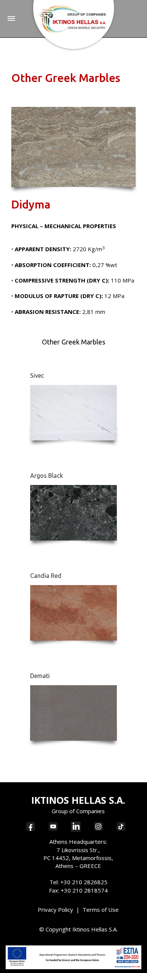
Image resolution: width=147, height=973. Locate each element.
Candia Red (45, 575)
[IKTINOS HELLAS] (73, 25)
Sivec (37, 375)
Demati (40, 675)
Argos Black (46, 475)
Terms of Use (101, 909)
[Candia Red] (73, 613)
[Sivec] (73, 413)
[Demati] (73, 713)
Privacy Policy (55, 909)
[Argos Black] (73, 513)
